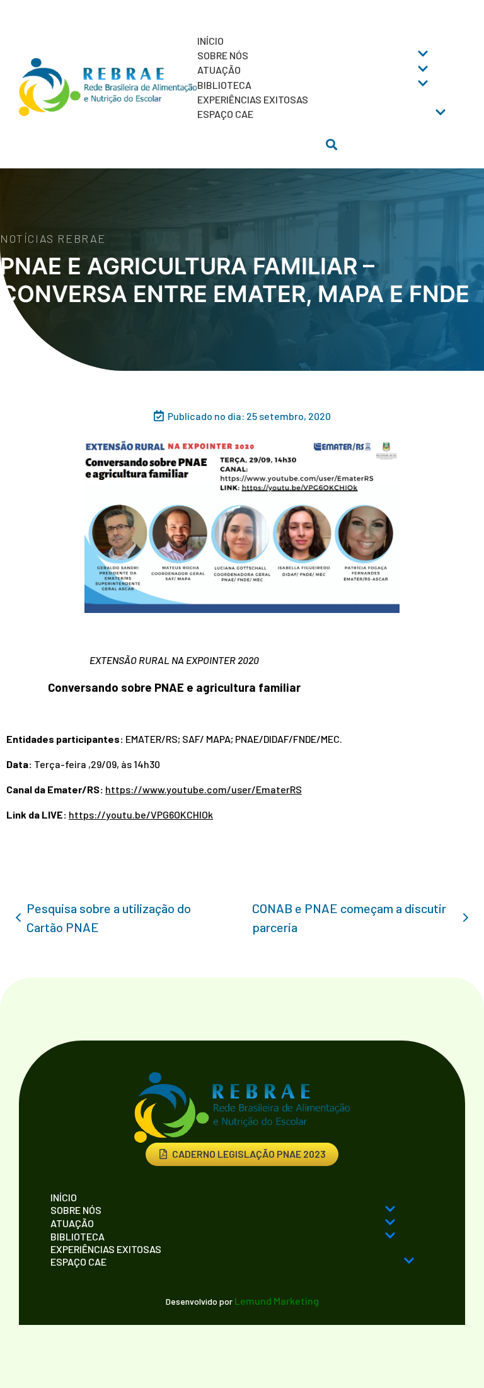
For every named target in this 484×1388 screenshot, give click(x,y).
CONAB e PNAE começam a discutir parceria (349, 918)
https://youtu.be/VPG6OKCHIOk (141, 814)
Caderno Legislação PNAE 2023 (249, 1154)
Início (210, 41)
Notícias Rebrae (53, 238)
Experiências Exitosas (252, 99)
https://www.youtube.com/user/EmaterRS (203, 789)
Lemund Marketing (276, 1301)
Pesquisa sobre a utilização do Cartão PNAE (108, 918)
